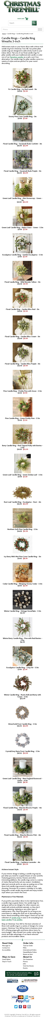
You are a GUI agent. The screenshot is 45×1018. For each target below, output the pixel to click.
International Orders (29, 950)
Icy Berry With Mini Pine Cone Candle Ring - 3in (22, 557)
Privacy (25, 962)
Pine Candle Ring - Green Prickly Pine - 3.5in (22, 418)
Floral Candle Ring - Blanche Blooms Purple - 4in (22, 808)
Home (4, 33)
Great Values (6, 959)
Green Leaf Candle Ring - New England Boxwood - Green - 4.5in (22, 779)
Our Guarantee (28, 959)
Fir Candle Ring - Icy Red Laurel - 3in (22, 89)
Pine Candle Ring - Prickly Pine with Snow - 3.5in (22, 391)
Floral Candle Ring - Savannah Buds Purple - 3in (22, 171)
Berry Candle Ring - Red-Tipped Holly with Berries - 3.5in (22, 446)
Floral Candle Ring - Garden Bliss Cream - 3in (22, 337)
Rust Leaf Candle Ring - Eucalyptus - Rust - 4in (22, 502)
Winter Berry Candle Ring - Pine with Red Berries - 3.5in (22, 639)
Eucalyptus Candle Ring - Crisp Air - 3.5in (22, 668)
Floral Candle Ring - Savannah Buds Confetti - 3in (22, 144)
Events (25, 968)
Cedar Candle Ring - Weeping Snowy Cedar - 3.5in (22, 584)
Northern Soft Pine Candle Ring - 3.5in (22, 529)
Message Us (6, 946)
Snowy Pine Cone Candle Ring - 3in (22, 117)
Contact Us (6, 948)
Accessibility (6, 950)
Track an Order (28, 946)
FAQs (25, 948)
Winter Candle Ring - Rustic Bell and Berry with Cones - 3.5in (22, 696)
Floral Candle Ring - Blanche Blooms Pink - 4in (22, 835)
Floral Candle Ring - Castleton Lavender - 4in (22, 862)
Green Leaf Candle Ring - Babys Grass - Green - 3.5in (22, 228)
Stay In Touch (6, 962)
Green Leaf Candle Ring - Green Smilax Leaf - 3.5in (22, 475)
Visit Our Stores (28, 966)
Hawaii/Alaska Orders (30, 952)
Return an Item (28, 954)
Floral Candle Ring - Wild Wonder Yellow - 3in (22, 282)
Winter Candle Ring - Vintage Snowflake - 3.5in (22, 611)
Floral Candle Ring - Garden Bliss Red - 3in (22, 309)
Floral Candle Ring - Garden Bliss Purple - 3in (22, 364)
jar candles (18, 920)
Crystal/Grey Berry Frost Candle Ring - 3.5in (22, 751)
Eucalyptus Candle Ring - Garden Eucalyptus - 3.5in (22, 255)
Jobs (24, 964)
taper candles (7, 920)
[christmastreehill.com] (22, 6)
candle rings (15, 918)
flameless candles (16, 57)
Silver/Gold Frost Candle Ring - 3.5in (22, 724)
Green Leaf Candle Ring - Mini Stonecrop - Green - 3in (22, 199)
